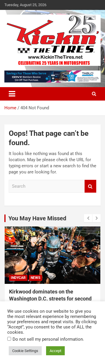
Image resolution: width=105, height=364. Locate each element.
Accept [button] (55, 351)
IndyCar (18, 278)
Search (90, 186)
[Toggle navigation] (12, 94)
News (35, 278)
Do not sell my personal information (48, 339)
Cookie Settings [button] (25, 351)
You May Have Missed (37, 218)
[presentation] (88, 218)
